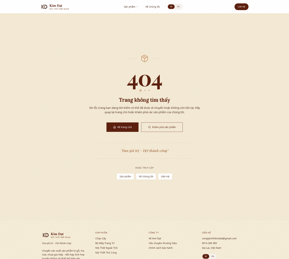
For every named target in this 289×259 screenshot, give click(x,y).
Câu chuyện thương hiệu (163, 243)
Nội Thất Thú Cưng (106, 252)
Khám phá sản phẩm (164, 127)
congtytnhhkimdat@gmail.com (219, 238)
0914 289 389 (209, 243)
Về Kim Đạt (155, 238)
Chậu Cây (100, 238)
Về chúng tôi (152, 6)
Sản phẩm (129, 6)
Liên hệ (241, 6)
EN (178, 6)
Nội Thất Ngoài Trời (106, 247)
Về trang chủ (124, 127)
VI (171, 6)
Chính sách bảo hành (161, 247)
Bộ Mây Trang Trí (105, 243)
